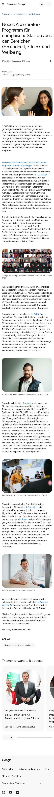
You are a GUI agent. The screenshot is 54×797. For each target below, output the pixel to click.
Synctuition (28, 403)
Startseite (6, 14)
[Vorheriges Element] (5, 737)
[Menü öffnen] (3, 4)
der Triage (23, 519)
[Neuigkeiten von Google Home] (16, 4)
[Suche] (42, 4)
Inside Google (34, 14)
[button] (50, 61)
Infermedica (31, 507)
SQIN (36, 314)
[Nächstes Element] (11, 737)
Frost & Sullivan (40, 175)
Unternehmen (19, 14)
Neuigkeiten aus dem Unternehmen (19, 645)
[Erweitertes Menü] (49, 4)
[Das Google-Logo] (6, 760)
